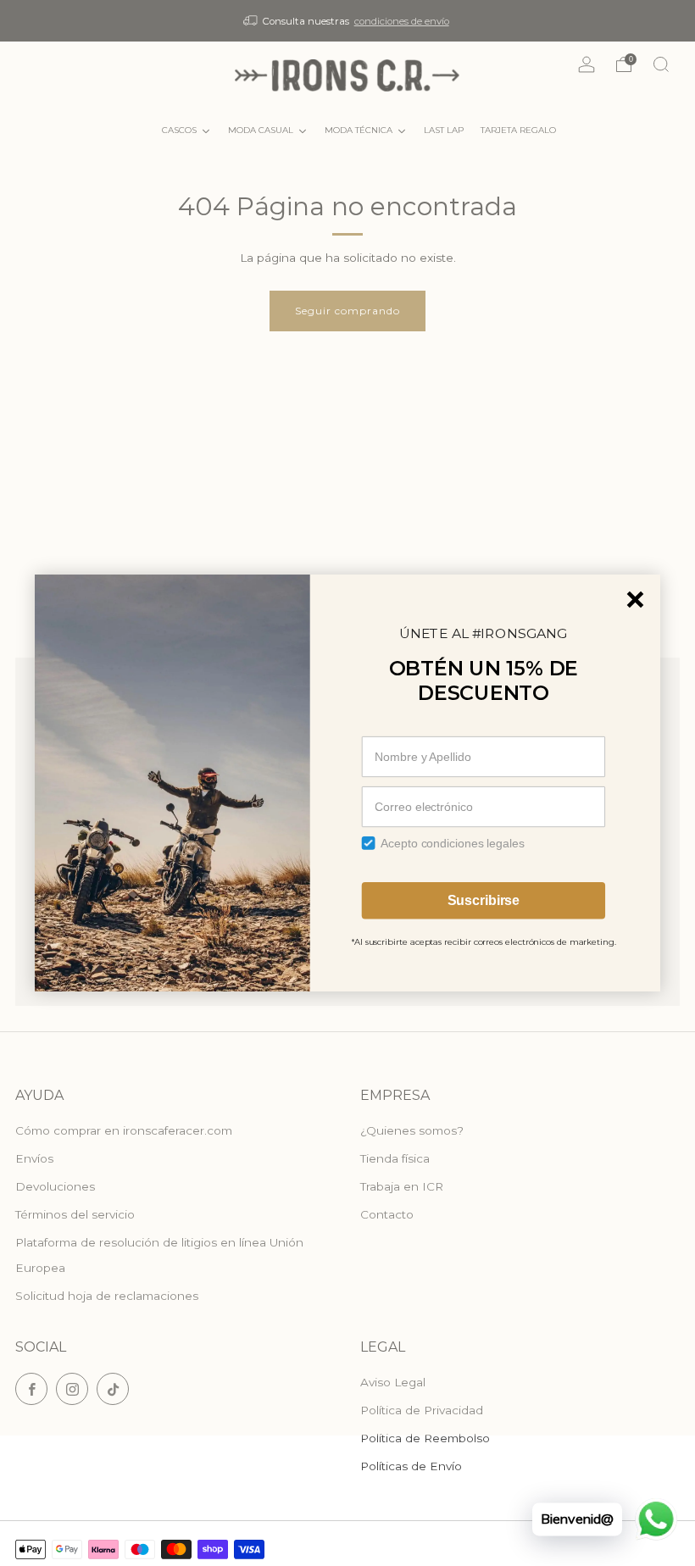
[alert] (347, 783)
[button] (635, 599)
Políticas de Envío (411, 1466)
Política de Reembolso (425, 1438)
